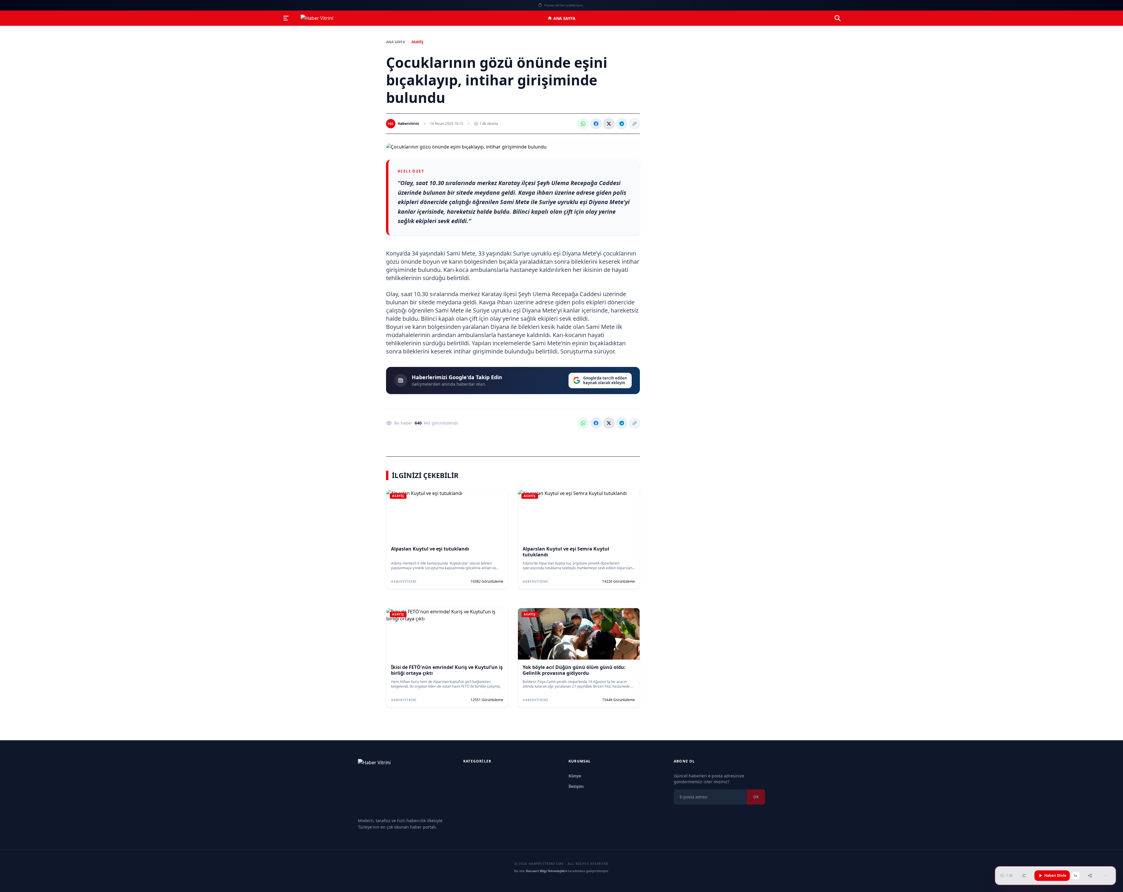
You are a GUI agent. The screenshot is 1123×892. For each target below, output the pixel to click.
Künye (575, 776)
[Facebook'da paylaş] (596, 123)
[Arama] (837, 18)
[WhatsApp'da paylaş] (583, 123)
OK (756, 796)
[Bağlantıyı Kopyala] (634, 123)
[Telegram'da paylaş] (621, 123)
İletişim (576, 786)
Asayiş (417, 42)
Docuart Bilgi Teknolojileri (546, 871)
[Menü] (286, 18)
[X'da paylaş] (609, 123)
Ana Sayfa (564, 18)
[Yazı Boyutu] (1024, 875)
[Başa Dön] (1105, 875)
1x (1075, 876)
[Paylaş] (1090, 875)
